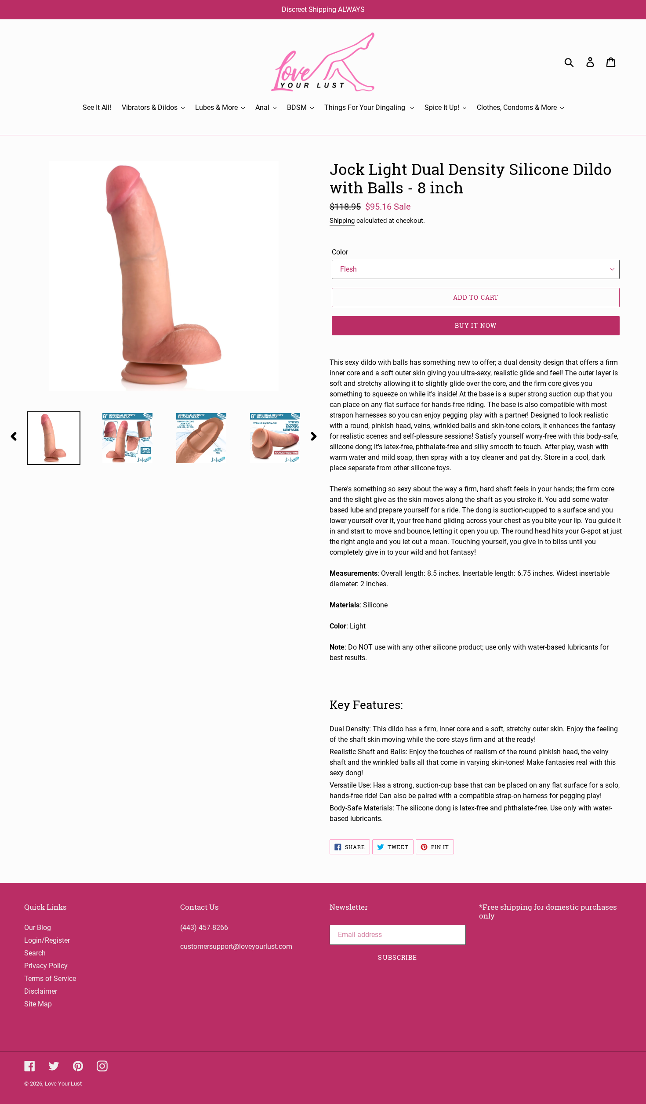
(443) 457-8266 (204, 927)
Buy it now (476, 325)
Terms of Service (50, 978)
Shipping (342, 221)
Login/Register (47, 940)
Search (35, 953)
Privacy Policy (46, 966)
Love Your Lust (63, 1083)
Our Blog (37, 927)
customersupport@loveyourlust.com (236, 946)
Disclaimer (40, 991)
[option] (47, 438)
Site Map (38, 1004)
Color (340, 252)
